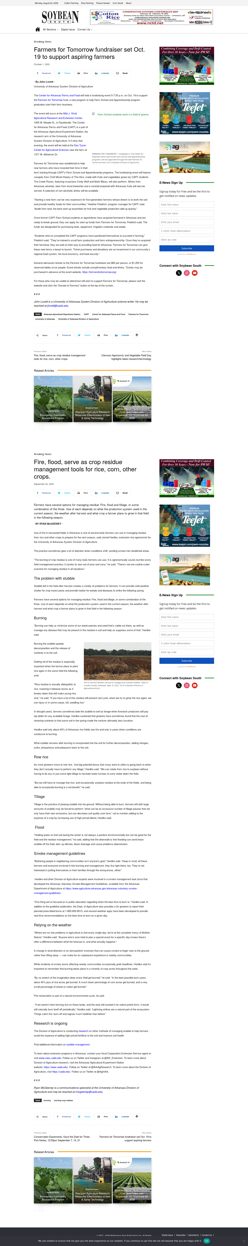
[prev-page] (36, 427)
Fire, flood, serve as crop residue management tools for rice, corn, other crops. (59, 357)
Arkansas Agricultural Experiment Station (62, 314)
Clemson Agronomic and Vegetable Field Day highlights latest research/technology (126, 357)
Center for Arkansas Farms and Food (59, 95)
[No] (243, 1241)
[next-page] (41, 427)
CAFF (86, 314)
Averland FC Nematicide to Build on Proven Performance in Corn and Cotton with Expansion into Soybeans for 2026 (132, 412)
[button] (207, 30)
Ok (206, 1240)
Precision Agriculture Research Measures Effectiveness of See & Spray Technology (92, 415)
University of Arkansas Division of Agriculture (78, 319)
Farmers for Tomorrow (50, 100)
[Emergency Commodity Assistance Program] (53, 399)
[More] (136, 335)
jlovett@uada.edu (57, 306)
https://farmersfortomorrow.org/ (99, 272)
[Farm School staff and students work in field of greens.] (121, 131)
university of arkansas (45, 319)
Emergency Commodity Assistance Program (53, 416)
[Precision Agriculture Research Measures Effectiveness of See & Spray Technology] (92, 399)
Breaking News (42, 41)
